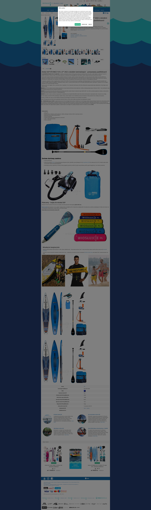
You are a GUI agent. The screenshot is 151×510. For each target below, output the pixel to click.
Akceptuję (77, 24)
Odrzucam (84, 24)
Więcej (90, 24)
